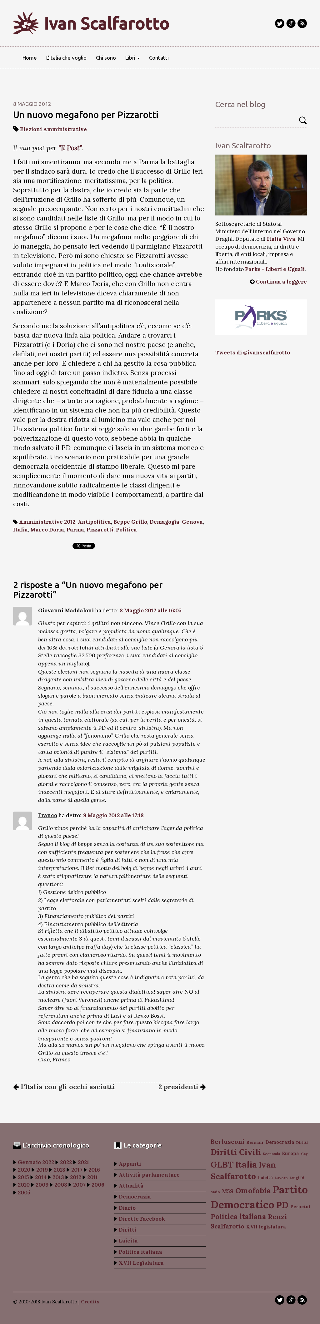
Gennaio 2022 (36, 1162)
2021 (83, 1162)
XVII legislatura (266, 1227)
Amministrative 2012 (47, 521)
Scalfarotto (227, 1226)
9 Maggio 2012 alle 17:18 (113, 815)
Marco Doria (47, 529)
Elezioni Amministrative (53, 129)
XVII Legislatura (141, 1262)
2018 (59, 1169)
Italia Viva (281, 238)
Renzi (277, 1216)
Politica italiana (140, 1251)
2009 (42, 1184)
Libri (131, 58)
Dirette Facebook (142, 1218)
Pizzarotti (100, 529)
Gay (304, 1154)
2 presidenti (179, 1087)
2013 (58, 1177)
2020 (24, 1169)
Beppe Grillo (130, 521)
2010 (24, 1184)
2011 (92, 1177)
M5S (227, 1191)
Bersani (254, 1142)
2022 (66, 1162)
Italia (20, 529)
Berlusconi (227, 1141)
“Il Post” (70, 148)
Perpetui (300, 1206)
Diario (127, 1207)
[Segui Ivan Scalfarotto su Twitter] (279, 23)
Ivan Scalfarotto (107, 23)
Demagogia (164, 521)
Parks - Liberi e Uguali (275, 269)
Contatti (159, 58)
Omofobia (253, 1190)
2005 (24, 1192)
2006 (98, 1184)
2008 (60, 1184)
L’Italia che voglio (66, 58)
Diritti (127, 1229)
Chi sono (106, 58)
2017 (76, 1169)
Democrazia (135, 1196)
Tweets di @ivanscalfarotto (252, 352)
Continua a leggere (281, 281)
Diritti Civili (236, 1152)
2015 (23, 1177)
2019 (42, 1169)
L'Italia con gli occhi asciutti (67, 1087)
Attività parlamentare (149, 1174)
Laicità (128, 1240)
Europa (290, 1153)
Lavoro (281, 1177)
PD (282, 1205)
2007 (79, 1184)
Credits (90, 1302)
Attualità (131, 1185)
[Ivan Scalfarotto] (261, 185)
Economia (271, 1154)
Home (29, 58)
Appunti (130, 1163)
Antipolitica (94, 521)
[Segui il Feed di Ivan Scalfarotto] (302, 23)
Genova (192, 521)
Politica (126, 529)
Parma (75, 529)
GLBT (222, 1164)
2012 (75, 1177)
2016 (94, 1169)
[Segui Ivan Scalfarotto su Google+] (291, 23)
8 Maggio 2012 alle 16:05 (151, 610)
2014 (41, 1177)
